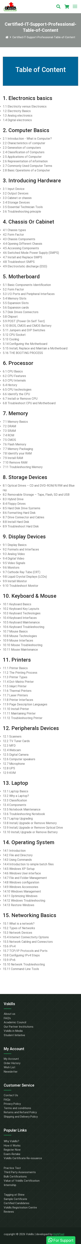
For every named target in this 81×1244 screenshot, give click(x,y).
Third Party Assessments (20, 1172)
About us (9, 1014)
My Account (11, 1059)
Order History (12, 1063)
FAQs (7, 1099)
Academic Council (15, 1022)
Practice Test (12, 1168)
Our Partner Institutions (18, 1026)
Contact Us (11, 1095)
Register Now (12, 1149)
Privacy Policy (12, 1103)
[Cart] (66, 6)
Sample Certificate (15, 1199)
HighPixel (58, 1234)
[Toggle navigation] (75, 6)
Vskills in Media (13, 1031)
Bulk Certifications (15, 1176)
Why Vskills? (11, 1141)
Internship (10, 1185)
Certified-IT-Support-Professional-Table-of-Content (43, 37)
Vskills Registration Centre (20, 1207)
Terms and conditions (17, 1108)
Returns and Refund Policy (20, 1112)
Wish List (9, 1067)
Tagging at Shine (14, 1194)
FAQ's (7, 1018)
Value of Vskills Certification (22, 1180)
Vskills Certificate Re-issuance (23, 1158)
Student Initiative (14, 1035)
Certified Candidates (16, 1203)
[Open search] (58, 6)
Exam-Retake (12, 1154)
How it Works (12, 1145)
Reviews (9, 1211)
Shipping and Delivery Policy (21, 1116)
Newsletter (11, 1071)
